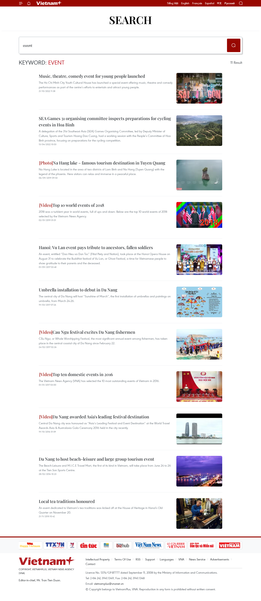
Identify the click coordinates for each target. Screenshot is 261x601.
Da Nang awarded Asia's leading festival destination (101, 416)
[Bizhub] (123, 545)
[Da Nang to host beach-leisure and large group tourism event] (199, 471)
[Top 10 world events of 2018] (199, 217)
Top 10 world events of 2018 (78, 205)
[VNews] (71, 545)
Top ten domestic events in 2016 (83, 374)
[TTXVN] (54, 545)
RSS (138, 559)
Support (150, 559)
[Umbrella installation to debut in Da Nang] (199, 302)
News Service (197, 559)
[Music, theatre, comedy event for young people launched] (199, 88)
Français (197, 3)
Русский (230, 3)
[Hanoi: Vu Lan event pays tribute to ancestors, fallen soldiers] (199, 259)
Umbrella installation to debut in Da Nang (78, 290)
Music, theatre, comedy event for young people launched (92, 76)
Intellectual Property (98, 559)
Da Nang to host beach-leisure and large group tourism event (96, 459)
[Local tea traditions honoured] (199, 513)
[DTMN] (202, 545)
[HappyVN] (30, 545)
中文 (219, 3)
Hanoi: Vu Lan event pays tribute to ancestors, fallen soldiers (96, 247)
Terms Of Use (122, 559)
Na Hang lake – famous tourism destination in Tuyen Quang (109, 163)
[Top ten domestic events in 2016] (199, 386)
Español (209, 3)
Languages (167, 559)
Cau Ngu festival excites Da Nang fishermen (94, 332)
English (185, 3)
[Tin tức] (88, 545)
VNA (181, 559)
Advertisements (219, 559)
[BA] (229, 545)
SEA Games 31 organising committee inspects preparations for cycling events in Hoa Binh (105, 121)
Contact (90, 564)
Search (130, 19)
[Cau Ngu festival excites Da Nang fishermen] (199, 344)
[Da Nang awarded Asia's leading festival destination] (199, 429)
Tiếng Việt (172, 3)
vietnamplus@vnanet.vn (109, 583)
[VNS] (148, 545)
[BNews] (106, 545)
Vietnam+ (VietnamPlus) (49, 3)
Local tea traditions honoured (67, 501)
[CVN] (176, 545)
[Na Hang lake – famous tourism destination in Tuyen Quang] (199, 175)
